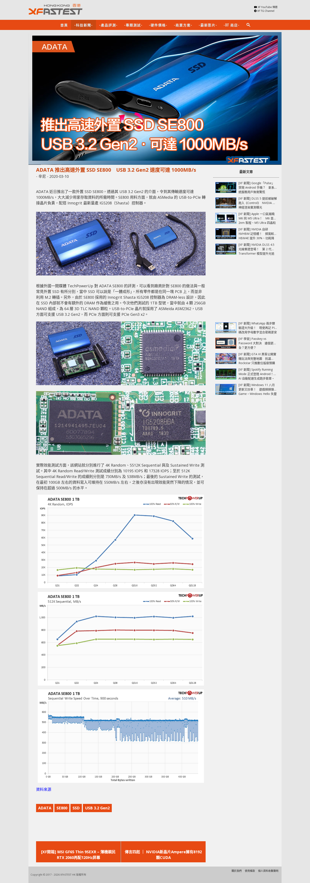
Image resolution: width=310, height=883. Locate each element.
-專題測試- (133, 24)
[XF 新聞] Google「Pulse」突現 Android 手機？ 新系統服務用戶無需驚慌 (257, 187)
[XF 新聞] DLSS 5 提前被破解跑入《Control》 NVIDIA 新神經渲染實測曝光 (258, 202)
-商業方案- (183, 24)
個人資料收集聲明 (268, 871)
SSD (76, 807)
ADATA (44, 807)
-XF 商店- (232, 24)
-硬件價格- (158, 24)
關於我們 (237, 871)
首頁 (64, 24)
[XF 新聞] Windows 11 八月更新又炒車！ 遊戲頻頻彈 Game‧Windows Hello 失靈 (258, 389)
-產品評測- (108, 24)
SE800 (62, 807)
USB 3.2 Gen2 (97, 807)
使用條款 (250, 871)
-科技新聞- (83, 24)
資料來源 (43, 789)
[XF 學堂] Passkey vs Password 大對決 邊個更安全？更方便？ (257, 343)
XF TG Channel (265, 11)
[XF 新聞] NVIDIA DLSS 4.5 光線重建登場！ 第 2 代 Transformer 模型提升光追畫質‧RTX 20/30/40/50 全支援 (256, 253)
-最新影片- (208, 24)
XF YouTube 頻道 (268, 7)
